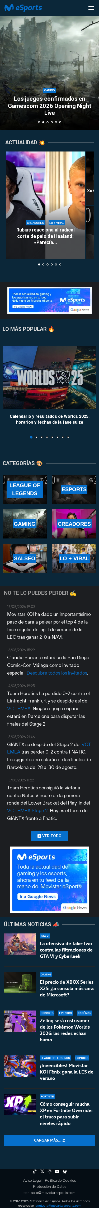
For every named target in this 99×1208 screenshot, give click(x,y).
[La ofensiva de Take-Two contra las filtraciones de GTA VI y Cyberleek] (20, 944)
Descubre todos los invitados (57, 673)
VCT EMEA (19, 708)
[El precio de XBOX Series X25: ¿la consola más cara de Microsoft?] (20, 982)
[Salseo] (25, 558)
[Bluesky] (65, 1171)
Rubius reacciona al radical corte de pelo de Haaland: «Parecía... (45, 236)
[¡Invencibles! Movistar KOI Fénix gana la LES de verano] (20, 1066)
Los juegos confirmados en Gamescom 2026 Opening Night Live (49, 105)
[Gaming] (25, 523)
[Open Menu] (91, 8)
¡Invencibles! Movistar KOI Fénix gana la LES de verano (66, 1072)
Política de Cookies (60, 1180)
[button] (7, 64)
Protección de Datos (49, 1186)
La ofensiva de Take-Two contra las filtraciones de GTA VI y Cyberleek (66, 950)
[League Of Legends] (25, 489)
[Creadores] (74, 523)
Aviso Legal (32, 1180)
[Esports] (74, 489)
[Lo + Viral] (74, 558)
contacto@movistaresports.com (49, 1192)
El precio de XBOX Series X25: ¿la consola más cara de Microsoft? (67, 988)
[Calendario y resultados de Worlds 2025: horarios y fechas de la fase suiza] (49, 377)
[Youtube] (57, 1171)
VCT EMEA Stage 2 (27, 810)
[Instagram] (49, 1171)
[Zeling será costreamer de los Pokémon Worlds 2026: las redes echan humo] (20, 1021)
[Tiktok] (34, 1171)
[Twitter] (42, 1171)
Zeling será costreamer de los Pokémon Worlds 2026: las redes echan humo (65, 1030)
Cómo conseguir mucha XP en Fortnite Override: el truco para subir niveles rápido (66, 1114)
